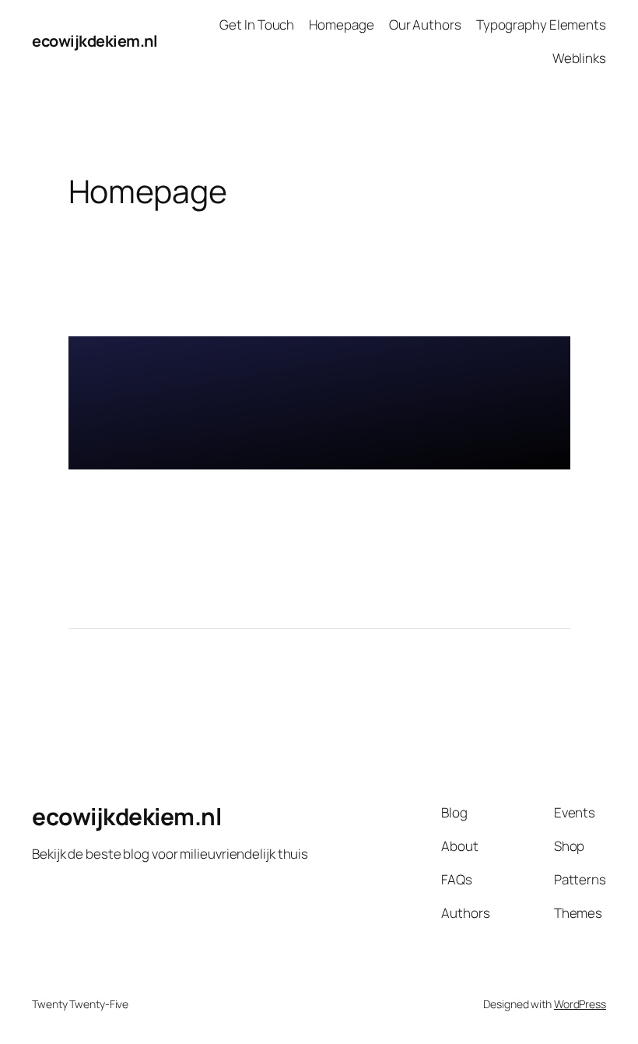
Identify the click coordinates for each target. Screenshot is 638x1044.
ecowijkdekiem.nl (94, 40)
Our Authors (425, 24)
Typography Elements (541, 24)
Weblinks (579, 58)
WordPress (580, 1004)
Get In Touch (256, 24)
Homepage (341, 24)
